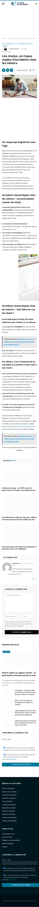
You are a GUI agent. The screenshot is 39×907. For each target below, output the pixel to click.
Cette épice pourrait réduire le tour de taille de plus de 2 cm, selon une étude (25, 723)
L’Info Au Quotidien (8, 788)
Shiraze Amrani (14, 49)
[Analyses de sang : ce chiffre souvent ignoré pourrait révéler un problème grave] (19, 475)
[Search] (36, 3)
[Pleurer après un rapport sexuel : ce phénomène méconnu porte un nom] (19, 660)
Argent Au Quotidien (9, 808)
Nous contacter (7, 837)
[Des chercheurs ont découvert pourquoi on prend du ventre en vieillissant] (19, 534)
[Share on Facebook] (3, 70)
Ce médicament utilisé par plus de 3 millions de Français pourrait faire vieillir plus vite (19, 518)
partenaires (12, 759)
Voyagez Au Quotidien (9, 821)
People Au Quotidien (9, 798)
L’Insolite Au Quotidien (9, 795)
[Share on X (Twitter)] (7, 70)
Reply (34, 578)
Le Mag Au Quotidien (9, 804)
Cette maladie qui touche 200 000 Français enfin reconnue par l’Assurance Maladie (25, 712)
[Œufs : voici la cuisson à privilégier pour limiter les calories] (7, 703)
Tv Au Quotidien (7, 801)
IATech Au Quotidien (9, 814)
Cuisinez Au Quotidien (9, 817)
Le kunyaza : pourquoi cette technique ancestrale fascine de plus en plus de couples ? (25, 692)
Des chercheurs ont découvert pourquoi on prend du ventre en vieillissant (19, 548)
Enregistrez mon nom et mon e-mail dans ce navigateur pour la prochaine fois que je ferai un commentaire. (18, 624)
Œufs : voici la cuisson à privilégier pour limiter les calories (24, 702)
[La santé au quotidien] (19, 3)
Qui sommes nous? (8, 834)
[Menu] (3, 3)
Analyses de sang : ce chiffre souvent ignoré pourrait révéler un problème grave (19, 489)
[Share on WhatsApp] (11, 70)
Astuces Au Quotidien (9, 792)
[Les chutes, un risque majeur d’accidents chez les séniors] (19, 86)
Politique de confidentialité (11, 840)
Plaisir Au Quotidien (8, 811)
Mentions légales (8, 843)
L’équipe (4, 847)
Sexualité (6, 651)
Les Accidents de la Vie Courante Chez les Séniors (17, 45)
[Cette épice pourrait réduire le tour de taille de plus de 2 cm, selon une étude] (7, 723)
